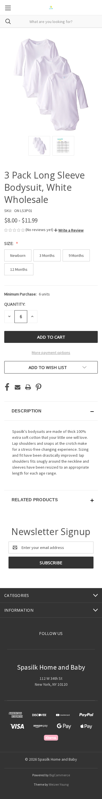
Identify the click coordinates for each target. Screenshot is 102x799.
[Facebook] (7, 387)
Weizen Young (59, 784)
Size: (9, 243)
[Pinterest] (38, 387)
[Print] (28, 387)
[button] (69, 230)
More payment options (51, 352)
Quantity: (14, 304)
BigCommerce (59, 775)
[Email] (17, 387)
